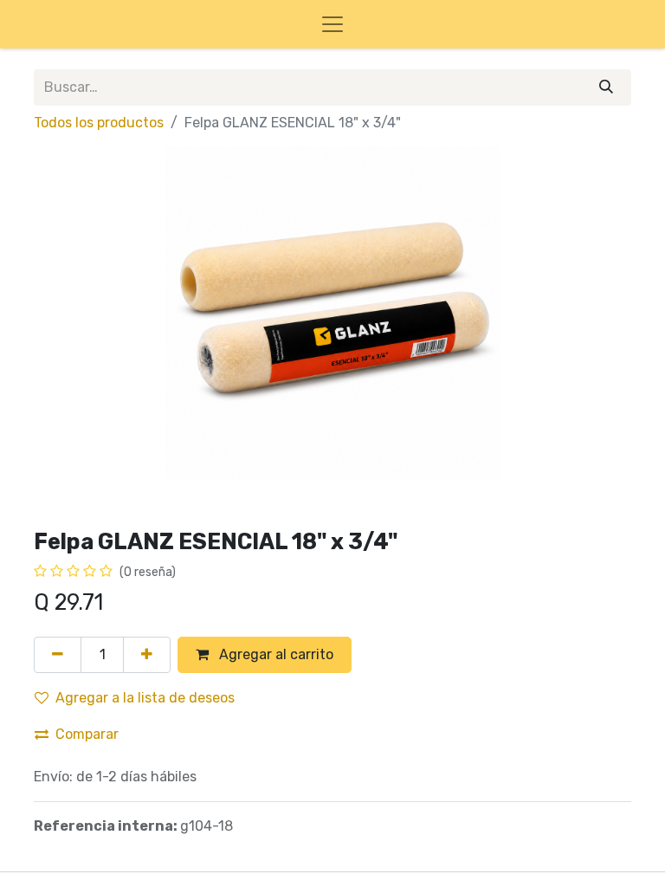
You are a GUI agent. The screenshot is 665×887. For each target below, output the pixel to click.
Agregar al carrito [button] (274, 654)
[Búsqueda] (606, 87)
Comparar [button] (87, 734)
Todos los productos (99, 122)
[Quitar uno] (57, 655)
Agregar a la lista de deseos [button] (145, 698)
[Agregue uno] (147, 655)
